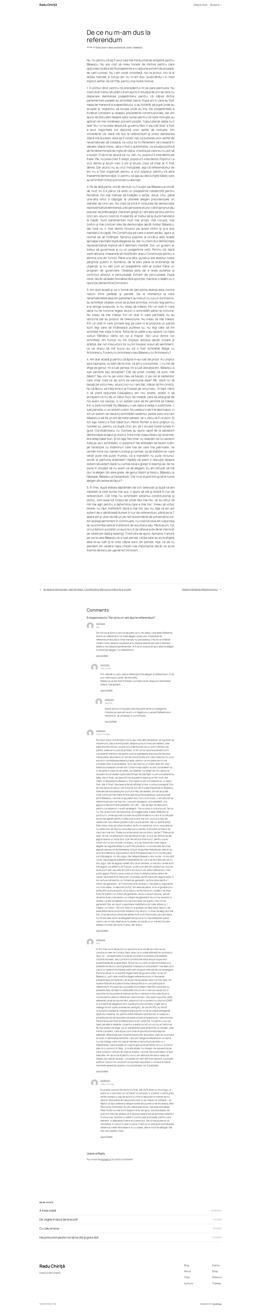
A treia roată (47, 1210)
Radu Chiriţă (48, 5)
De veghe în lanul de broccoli (58, 1219)
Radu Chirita (101, 47)
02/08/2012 (105, 1080)
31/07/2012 (100, 623)
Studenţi (215, 4)
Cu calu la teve (49, 1228)
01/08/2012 (109, 699)
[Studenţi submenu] (221, 5)
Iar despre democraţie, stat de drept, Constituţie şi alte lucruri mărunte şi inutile (87, 589)
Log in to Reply (102, 655)
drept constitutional (116, 47)
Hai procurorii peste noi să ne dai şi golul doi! (69, 1237)
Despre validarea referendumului (200, 589)
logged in (106, 1159)
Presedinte (137, 47)
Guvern (129, 47)
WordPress (217, 1303)
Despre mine (200, 4)
